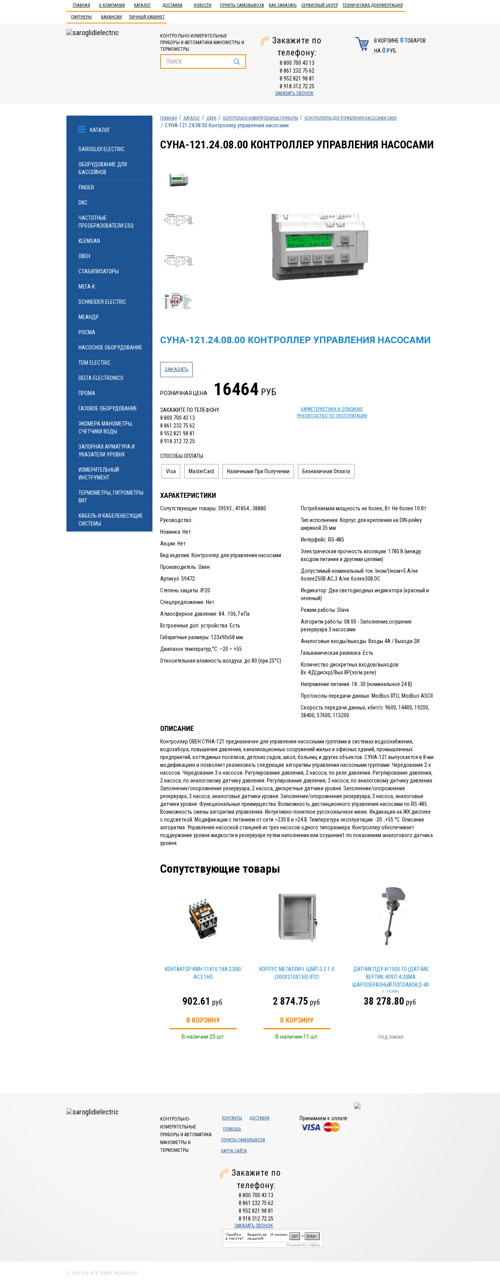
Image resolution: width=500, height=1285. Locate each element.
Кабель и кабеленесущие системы (111, 520)
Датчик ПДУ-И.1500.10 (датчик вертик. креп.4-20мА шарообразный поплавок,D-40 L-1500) (390, 979)
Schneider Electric (102, 302)
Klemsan (89, 241)
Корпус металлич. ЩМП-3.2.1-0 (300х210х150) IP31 (296, 973)
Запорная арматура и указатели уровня (107, 451)
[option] (317, 242)
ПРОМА (87, 393)
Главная (81, 5)
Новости (202, 5)
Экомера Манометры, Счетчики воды (106, 428)
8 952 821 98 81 (297, 78)
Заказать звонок (294, 93)
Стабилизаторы (99, 271)
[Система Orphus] (273, 1238)
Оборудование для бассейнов (103, 168)
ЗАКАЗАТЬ (176, 369)
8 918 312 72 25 (297, 86)
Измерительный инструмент (99, 474)
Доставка (172, 5)
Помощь (232, 1129)
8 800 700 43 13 (297, 63)
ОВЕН (84, 256)
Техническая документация (373, 5)
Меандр (89, 317)
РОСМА (87, 332)
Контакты (232, 1118)
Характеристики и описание (332, 409)
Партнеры (81, 17)
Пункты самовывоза (242, 5)
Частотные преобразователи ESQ (106, 222)
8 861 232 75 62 (297, 71)
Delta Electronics (101, 378)
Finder (86, 187)
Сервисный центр (319, 5)
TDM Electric (95, 363)
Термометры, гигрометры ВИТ (111, 497)
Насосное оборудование (110, 347)
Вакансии (111, 17)
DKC (83, 203)
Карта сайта (234, 1150)
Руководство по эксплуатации (332, 416)
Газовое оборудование (108, 408)
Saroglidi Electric (102, 149)
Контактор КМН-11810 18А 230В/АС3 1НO (203, 973)
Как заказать (282, 5)
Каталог (142, 5)
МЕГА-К (87, 286)
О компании (112, 5)
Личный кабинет (146, 17)
